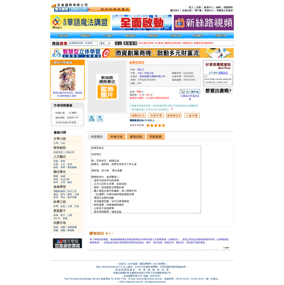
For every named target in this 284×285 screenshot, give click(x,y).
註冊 (198, 7)
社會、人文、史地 (63, 164)
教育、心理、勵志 (63, 182)
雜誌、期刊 (59, 194)
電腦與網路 (59, 191)
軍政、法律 (73, 194)
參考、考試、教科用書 (65, 197)
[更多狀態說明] (172, 108)
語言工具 (72, 191)
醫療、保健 (59, 176)
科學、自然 (59, 206)
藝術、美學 (59, 167)
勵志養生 (60, 171)
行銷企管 (69, 152)
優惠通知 (187, 43)
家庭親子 (60, 210)
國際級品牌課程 (173, 43)
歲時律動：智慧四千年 (67, 117)
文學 (56, 143)
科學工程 (60, 201)
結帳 (218, 7)
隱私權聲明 (145, 263)
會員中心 (208, 7)
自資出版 (187, 10)
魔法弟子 (174, 10)
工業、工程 (73, 206)
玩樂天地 (60, 222)
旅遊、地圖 (59, 227)
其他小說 (149, 73)
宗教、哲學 (59, 161)
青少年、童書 (60, 218)
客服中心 (209, 10)
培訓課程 (228, 7)
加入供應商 (159, 263)
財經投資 (58, 152)
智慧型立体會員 (225, 10)
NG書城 (159, 43)
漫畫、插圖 (59, 230)
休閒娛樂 (72, 227)
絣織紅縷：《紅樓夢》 (67, 112)
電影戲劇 (72, 167)
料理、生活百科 (62, 179)
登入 (191, 7)
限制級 (70, 230)
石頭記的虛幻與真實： (67, 122)
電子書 (198, 10)
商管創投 (60, 147)
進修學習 (60, 186)
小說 (62, 143)
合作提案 (132, 263)
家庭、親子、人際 (63, 215)
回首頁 (122, 263)
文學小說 (60, 138)
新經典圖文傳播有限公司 (152, 76)
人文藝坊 (60, 156)
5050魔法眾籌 (146, 43)
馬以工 (140, 69)
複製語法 (223, 72)
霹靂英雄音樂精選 (203, 43)
